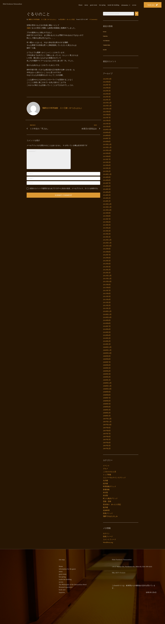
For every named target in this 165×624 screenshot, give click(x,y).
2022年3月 (107, 97)
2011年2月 (107, 305)
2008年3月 (107, 410)
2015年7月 (107, 159)
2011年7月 (107, 290)
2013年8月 (107, 216)
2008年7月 (107, 398)
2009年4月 (107, 371)
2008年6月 (107, 401)
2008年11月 (107, 386)
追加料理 (106, 510)
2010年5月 (107, 332)
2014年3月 (107, 195)
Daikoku (105, 36)
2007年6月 (107, 437)
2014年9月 (107, 177)
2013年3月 (107, 231)
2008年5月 (107, 404)
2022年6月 (107, 88)
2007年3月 (107, 445)
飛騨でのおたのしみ (110, 516)
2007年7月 (107, 434)
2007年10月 (107, 425)
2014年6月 (107, 186)
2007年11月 (107, 422)
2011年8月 (107, 287)
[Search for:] (118, 13)
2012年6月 (107, 258)
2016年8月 (107, 141)
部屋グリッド (108, 513)
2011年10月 (107, 281)
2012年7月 (107, 255)
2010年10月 (107, 317)
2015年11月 (107, 147)
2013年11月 (107, 207)
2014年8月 (107, 180)
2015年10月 (107, 150)
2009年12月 (107, 347)
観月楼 (105, 507)
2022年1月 (107, 100)
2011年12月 (107, 276)
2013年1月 (107, 237)
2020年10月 (107, 129)
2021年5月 (107, 124)
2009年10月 (107, 353)
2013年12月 (107, 204)
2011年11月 (107, 279)
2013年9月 (107, 213)
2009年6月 (107, 365)
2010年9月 (107, 320)
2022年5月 (107, 91)
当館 (28, 28)
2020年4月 (107, 132)
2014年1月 (107, 201)
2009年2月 (107, 377)
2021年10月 (107, 109)
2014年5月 (107, 189)
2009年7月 (107, 362)
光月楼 (105, 480)
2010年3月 (107, 338)
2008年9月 (107, 392)
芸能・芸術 (107, 501)
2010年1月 (107, 344)
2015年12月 (107, 144)
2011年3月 (107, 302)
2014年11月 (107, 174)
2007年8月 (107, 431)
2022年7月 (107, 85)
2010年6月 (107, 329)
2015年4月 (107, 165)
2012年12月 (107, 240)
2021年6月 (107, 120)
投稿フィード (108, 536)
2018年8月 (107, 135)
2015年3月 (107, 168)
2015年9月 (107, 153)
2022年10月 (107, 79)
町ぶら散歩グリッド (110, 498)
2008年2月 (107, 413)
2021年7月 (107, 118)
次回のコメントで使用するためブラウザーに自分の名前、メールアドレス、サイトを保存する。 (64, 188)
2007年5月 (107, 439)
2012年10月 (107, 246)
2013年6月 (107, 222)
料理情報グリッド (109, 486)
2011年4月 (107, 299)
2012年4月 (107, 264)
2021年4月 (107, 127)
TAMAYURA (106, 45)
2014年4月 (107, 192)
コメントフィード (109, 539)
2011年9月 (107, 285)
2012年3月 (107, 267)
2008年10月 (107, 389)
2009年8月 (107, 359)
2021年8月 (107, 115)
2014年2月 (107, 198)
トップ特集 (107, 475)
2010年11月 (107, 314)
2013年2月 (107, 234)
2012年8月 (107, 252)
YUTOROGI (106, 41)
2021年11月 (107, 106)
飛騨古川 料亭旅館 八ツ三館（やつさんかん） (43, 19)
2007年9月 (107, 428)
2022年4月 (107, 94)
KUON (104, 50)
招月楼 (105, 483)
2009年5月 (107, 368)
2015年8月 (107, 156)
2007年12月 (107, 419)
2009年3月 (107, 374)
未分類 (105, 492)
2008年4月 (107, 407)
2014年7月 (107, 183)
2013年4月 (107, 228)
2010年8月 (107, 323)
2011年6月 (107, 293)
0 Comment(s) (93, 19)
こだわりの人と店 (109, 472)
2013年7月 (107, 219)
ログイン (106, 533)
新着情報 (106, 489)
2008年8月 (107, 395)
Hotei (104, 32)
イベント (106, 466)
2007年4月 (107, 443)
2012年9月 (107, 249)
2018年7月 (107, 138)
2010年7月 (107, 326)
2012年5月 (107, 261)
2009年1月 (107, 380)
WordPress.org (108, 542)
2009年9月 (107, 356)
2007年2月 (107, 448)
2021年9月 (107, 112)
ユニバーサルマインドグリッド (114, 478)
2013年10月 (107, 210)
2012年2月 (107, 270)
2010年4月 (107, 335)
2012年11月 (107, 243)
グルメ (105, 469)
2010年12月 (107, 311)
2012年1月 (107, 273)
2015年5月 (107, 162)
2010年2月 (107, 341)
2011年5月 (107, 296)
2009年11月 (107, 350)
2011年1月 (107, 308)
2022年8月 (107, 82)
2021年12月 (107, 103)
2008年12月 (107, 383)
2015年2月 (107, 171)
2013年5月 (107, 225)
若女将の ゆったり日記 (67, 19)
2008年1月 (107, 416)
